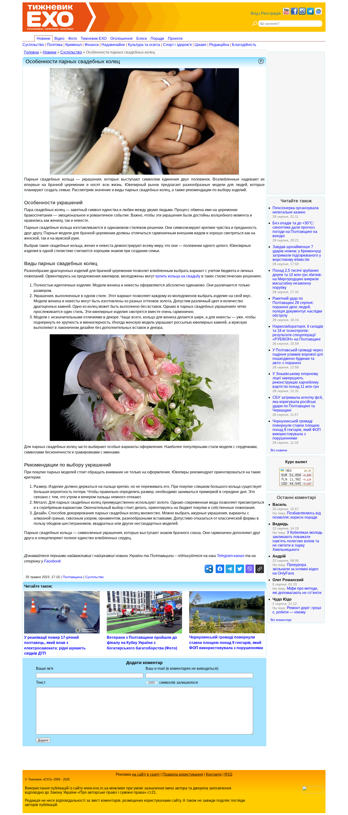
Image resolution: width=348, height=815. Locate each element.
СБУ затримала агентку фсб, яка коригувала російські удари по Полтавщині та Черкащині (297, 403)
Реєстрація (271, 13)
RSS (228, 774)
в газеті (153, 774)
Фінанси (92, 45)
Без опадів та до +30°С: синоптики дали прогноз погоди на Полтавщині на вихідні (294, 229)
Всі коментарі (281, 620)
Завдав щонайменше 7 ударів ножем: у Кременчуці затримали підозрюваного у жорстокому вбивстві (296, 253)
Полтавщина (72, 577)
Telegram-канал (230, 556)
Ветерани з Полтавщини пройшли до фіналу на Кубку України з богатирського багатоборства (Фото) (142, 642)
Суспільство (33, 45)
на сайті (139, 774)
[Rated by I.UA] (312, 792)
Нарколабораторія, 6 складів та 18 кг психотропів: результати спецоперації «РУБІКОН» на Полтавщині (297, 332)
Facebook (52, 561)
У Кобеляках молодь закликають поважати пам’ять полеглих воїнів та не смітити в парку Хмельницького (297, 541)
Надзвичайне (113, 45)
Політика (54, 45)
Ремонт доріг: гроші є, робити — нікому (296, 610)
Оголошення (121, 38)
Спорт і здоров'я (177, 45)
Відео (59, 38)
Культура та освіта (144, 45)
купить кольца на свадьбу (178, 276)
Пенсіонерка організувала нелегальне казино (295, 210)
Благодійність (244, 45)
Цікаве (200, 45)
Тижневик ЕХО (94, 38)
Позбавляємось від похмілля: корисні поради (296, 515)
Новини (43, 38)
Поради (157, 38)
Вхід (254, 13)
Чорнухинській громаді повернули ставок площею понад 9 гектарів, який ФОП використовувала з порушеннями (226, 642)
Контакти (214, 774)
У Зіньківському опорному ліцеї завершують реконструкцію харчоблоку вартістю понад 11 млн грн (295, 380)
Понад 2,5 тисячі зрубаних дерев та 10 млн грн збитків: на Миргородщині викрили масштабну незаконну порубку (297, 279)
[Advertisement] (296, 123)
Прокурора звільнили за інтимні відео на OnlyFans (295, 569)
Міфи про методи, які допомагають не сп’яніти (296, 590)
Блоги (141, 38)
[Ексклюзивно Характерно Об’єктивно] (50, 16)
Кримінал (73, 45)
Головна (31, 52)
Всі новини (279, 450)
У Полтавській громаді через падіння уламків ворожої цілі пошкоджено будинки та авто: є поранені (297, 356)
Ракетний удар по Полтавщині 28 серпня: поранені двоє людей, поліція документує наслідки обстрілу (297, 306)
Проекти (175, 38)
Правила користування (182, 774)
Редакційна (219, 45)
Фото (72, 38)
